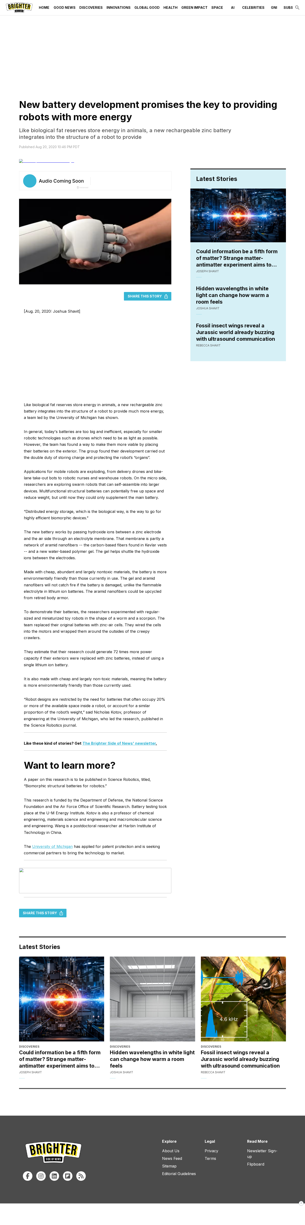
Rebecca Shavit (208, 345)
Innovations (119, 7)
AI (232, 7)
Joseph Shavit (207, 271)
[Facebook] (27, 1176)
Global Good (147, 7)
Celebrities (253, 7)
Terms (210, 1158)
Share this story (145, 296)
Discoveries (91, 7)
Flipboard (255, 1164)
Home (44, 7)
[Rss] (81, 1176)
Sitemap (169, 1166)
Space (217, 7)
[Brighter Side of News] (19, 7)
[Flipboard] (67, 1176)
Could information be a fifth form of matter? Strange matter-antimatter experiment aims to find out (237, 258)
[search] (297, 7)
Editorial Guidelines (179, 1173)
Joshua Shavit (207, 308)
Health (170, 7)
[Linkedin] (54, 1176)
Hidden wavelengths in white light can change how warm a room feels (232, 295)
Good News (65, 7)
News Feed (172, 1158)
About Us (170, 1150)
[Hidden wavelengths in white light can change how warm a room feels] (152, 999)
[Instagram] (41, 1176)
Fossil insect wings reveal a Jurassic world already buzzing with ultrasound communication (235, 332)
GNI (274, 7)
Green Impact (194, 7)
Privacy (211, 1150)
